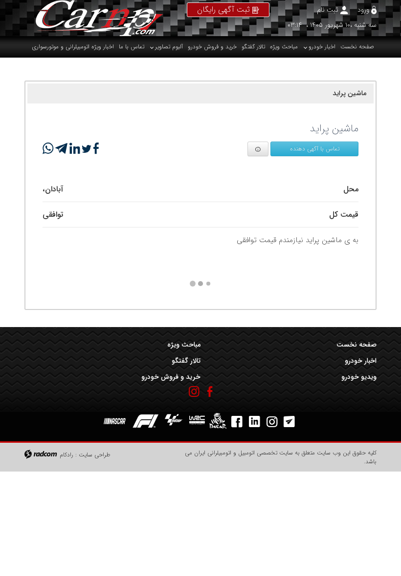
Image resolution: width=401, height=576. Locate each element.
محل (350, 189)
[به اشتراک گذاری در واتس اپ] (48, 149)
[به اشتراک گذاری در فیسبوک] (95, 149)
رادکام (66, 454)
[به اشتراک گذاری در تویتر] (85, 149)
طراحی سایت (95, 454)
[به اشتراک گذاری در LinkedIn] (73, 149)
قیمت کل (343, 214)
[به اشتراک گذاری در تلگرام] (60, 149)
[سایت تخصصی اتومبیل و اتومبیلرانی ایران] (93, 18)
